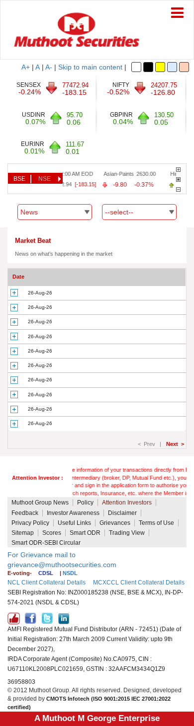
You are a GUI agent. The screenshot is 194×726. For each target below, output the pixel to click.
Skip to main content (90, 67)
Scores (51, 532)
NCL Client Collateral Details (46, 582)
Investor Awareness (73, 512)
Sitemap (22, 532)
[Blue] (172, 67)
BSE (19, 178)
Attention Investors (127, 502)
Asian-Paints (115, 174)
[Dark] (148, 67)
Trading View (127, 532)
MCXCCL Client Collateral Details (139, 582)
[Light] (136, 67)
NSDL (70, 573)
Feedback (24, 512)
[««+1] (178, 169)
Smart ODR (85, 532)
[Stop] (178, 179)
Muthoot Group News (40, 502)
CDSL (45, 573)
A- (48, 67)
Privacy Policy (30, 522)
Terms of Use (156, 522)
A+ (25, 67)
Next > (175, 444)
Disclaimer (122, 512)
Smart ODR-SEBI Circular (46, 542)
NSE (44, 178)
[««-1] (178, 189)
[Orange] (184, 67)
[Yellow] (160, 67)
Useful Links (74, 522)
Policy (85, 502)
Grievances (114, 522)
